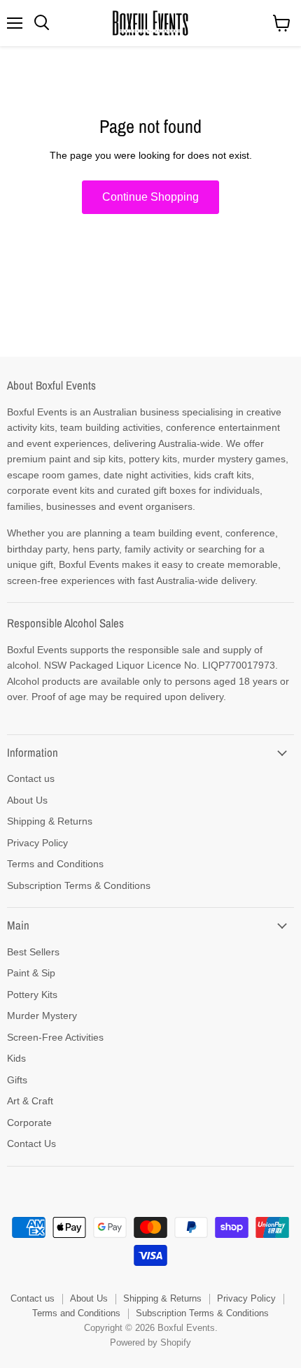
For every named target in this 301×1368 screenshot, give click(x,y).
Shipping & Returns (49, 821)
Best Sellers (33, 951)
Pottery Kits (32, 994)
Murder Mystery (42, 1015)
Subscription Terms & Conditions (78, 885)
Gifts (17, 1079)
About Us (27, 800)
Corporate (29, 1122)
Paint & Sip (31, 972)
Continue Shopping (150, 197)
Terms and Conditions (55, 863)
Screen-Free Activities (55, 1037)
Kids (16, 1058)
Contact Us (31, 1143)
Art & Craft (30, 1100)
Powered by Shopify (150, 1342)
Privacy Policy (37, 842)
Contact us (31, 778)
